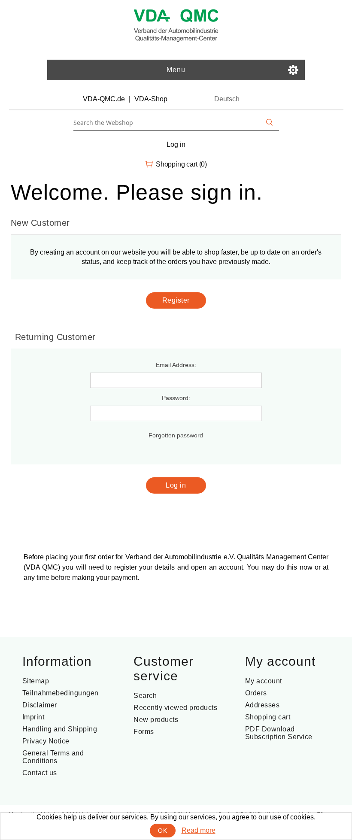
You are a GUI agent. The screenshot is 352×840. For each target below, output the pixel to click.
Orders (256, 693)
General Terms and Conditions (53, 756)
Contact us (39, 772)
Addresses (262, 705)
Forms (144, 731)
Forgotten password (176, 435)
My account (263, 681)
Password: (176, 397)
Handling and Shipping (59, 729)
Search (145, 695)
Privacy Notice (46, 741)
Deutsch (227, 99)
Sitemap (35, 681)
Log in (176, 144)
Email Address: (176, 364)
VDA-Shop (150, 99)
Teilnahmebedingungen (60, 693)
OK (162, 830)
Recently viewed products (175, 707)
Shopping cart (268, 717)
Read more (198, 830)
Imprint (33, 717)
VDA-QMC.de (104, 99)
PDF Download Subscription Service (279, 732)
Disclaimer (39, 705)
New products (156, 719)
